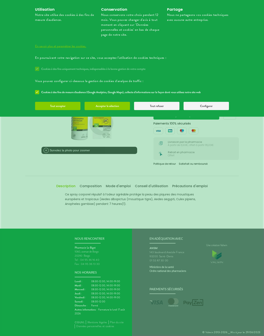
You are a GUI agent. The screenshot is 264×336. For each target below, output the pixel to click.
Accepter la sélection (107, 106)
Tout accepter (58, 106)
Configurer (206, 106)
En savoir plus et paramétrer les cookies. (60, 46)
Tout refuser (157, 106)
